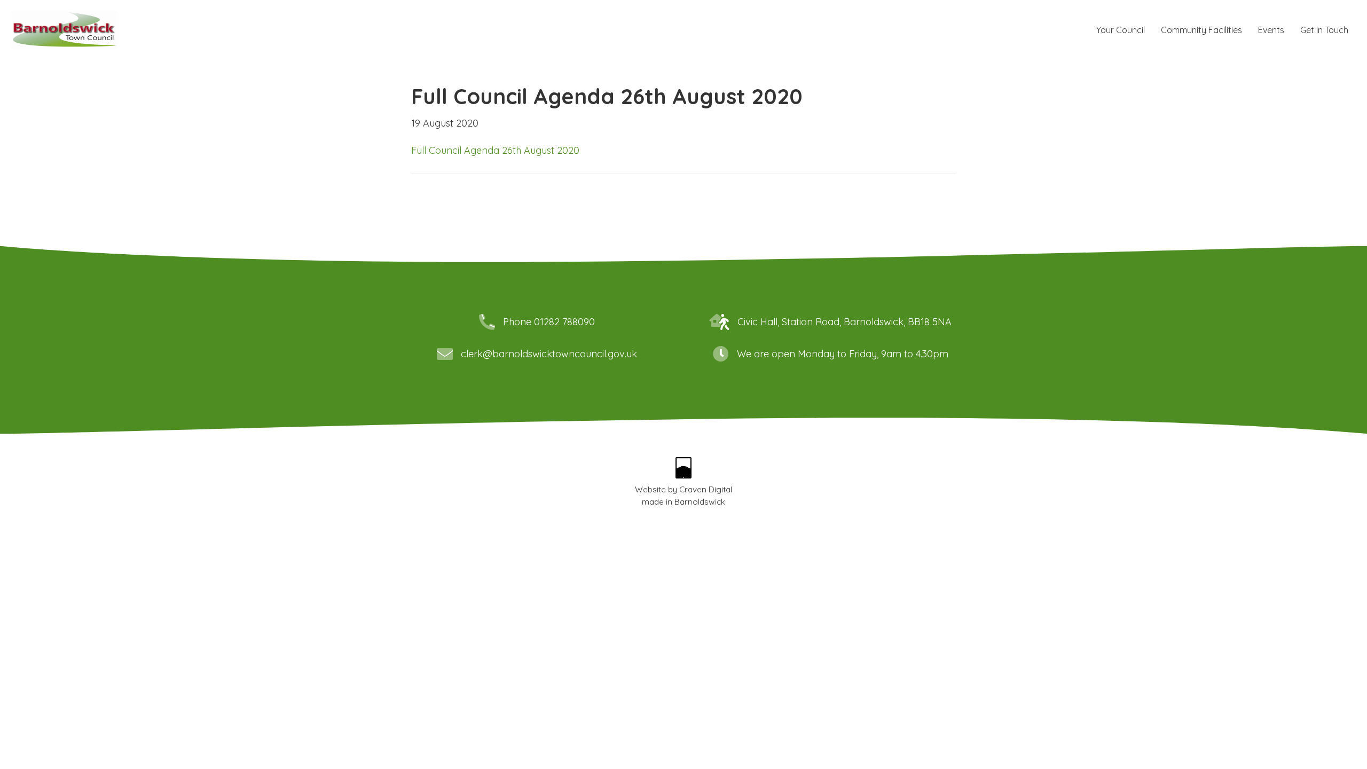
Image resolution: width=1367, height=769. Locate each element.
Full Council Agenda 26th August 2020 (495, 150)
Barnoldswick (699, 502)
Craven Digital (705, 489)
